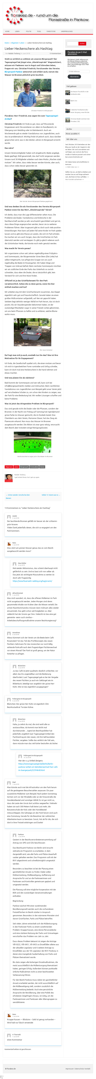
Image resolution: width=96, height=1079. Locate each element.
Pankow (21, 834)
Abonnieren (74, 77)
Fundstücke (51, 31)
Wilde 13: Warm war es (51, 495)
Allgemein (14, 43)
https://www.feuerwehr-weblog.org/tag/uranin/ (32, 581)
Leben (17, 31)
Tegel (39, 31)
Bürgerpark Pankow (13, 72)
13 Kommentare (55, 53)
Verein (42, 467)
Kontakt (87, 1069)
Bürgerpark (24, 467)
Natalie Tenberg (14, 53)
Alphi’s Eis (73, 100)
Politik (28, 31)
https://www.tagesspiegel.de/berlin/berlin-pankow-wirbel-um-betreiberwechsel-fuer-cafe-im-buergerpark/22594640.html (38, 767)
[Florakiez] (48, 25)
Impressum (70, 1069)
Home (7, 31)
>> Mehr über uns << (72, 167)
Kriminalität (34, 467)
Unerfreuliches (67, 31)
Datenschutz (79, 1069)
